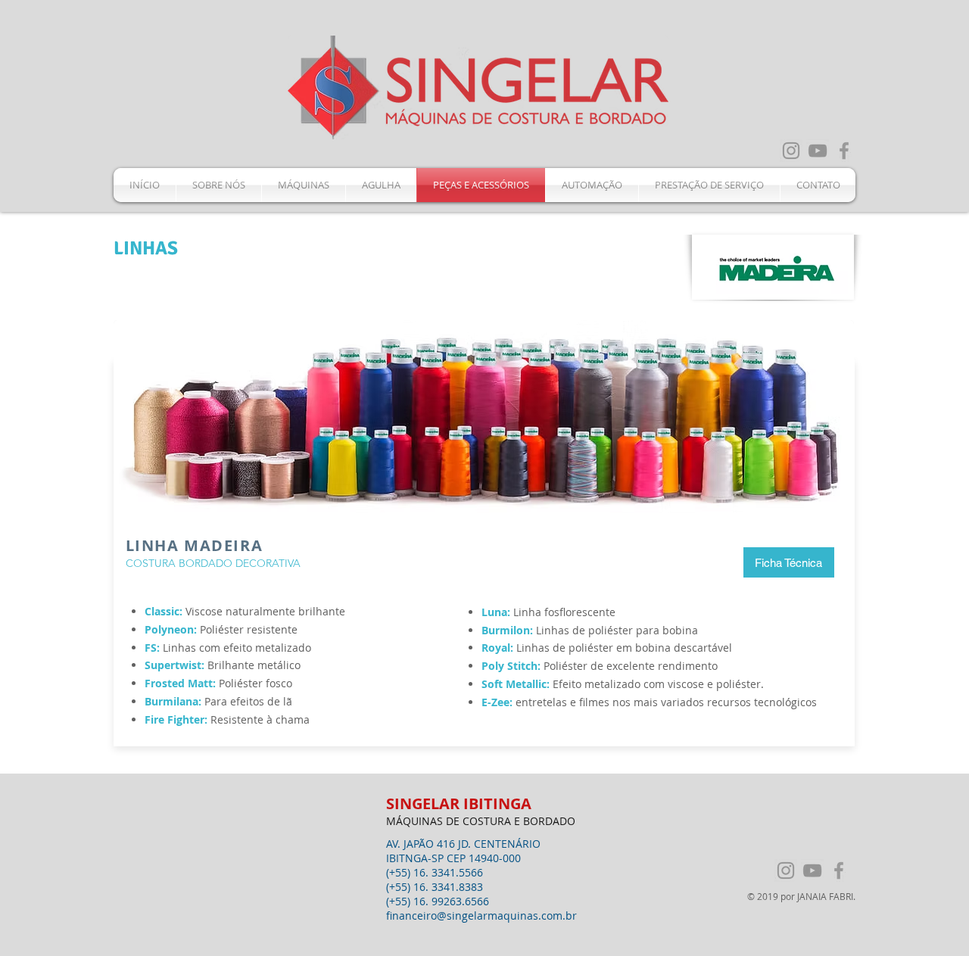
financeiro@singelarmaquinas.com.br (481, 915)
